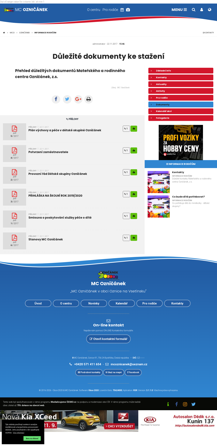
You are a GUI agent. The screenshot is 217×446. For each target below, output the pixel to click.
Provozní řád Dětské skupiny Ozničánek (57, 174)
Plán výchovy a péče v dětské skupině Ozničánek (64, 130)
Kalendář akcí (164, 111)
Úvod (38, 303)
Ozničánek (24, 32)
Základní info (163, 70)
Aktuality (161, 84)
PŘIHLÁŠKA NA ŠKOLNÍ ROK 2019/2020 (55, 196)
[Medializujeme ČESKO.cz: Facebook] (176, 404)
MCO (12, 32)
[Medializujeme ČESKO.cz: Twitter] (193, 404)
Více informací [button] (18, 433)
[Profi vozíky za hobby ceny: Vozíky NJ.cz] (181, 142)
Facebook (133, 372)
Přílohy (32, 127)
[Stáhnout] (133, 129)
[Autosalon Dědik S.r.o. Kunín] (108, 420)
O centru (93, 9)
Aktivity (160, 91)
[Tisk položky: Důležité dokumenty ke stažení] (88, 99)
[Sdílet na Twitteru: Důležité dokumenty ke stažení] (67, 99)
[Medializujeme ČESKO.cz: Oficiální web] (168, 404)
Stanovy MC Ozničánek (45, 239)
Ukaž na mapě (114, 372)
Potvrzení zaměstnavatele (48, 152)
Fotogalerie (162, 118)
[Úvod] (4, 32)
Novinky (93, 303)
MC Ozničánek (71, 390)
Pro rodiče (110, 9)
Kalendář (122, 303)
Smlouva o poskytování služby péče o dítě (60, 218)
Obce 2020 (58, 390)
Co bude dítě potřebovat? (188, 196)
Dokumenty (162, 104)
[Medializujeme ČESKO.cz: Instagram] (185, 404)
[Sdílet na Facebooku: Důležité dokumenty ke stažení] (56, 99)
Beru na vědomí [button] (32, 438)
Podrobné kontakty (90, 372)
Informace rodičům (45, 32)
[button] (14, 438)
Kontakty (209, 32)
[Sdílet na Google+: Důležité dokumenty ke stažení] (78, 99)
